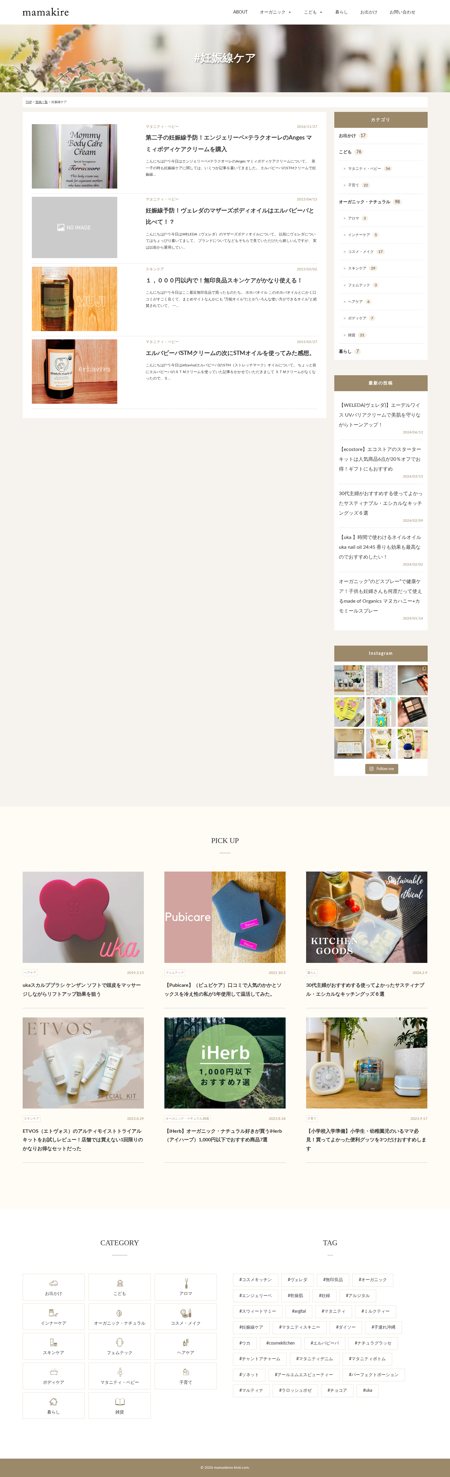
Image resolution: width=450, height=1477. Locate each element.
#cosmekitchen (280, 1343)
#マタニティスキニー (299, 1327)
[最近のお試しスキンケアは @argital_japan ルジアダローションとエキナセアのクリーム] (412, 743)
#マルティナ (251, 1390)
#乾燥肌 (295, 1296)
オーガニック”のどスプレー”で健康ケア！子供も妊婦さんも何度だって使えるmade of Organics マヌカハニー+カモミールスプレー (380, 596)
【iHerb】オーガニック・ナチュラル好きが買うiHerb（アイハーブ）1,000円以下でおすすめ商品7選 (223, 1136)
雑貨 (356, 335)
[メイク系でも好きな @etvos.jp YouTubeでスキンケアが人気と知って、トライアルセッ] (349, 743)
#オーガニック (373, 1280)
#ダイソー (346, 1327)
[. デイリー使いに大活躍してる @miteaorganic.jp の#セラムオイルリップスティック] (381, 680)
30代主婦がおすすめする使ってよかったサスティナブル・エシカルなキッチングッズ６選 (381, 503)
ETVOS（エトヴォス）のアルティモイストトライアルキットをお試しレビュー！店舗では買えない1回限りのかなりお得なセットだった (83, 1140)
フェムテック (362, 285)
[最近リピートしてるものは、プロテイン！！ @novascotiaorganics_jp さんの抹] (381, 743)
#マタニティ (334, 1311)
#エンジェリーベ (255, 1296)
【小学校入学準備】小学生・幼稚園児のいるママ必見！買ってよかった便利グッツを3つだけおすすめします (366, 1140)
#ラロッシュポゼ (295, 1390)
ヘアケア (358, 301)
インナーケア (362, 235)
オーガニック (273, 12)
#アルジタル (358, 1296)
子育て (358, 185)
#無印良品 (333, 1280)
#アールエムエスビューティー (304, 1375)
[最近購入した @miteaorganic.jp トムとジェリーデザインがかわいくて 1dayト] (349, 712)
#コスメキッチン (255, 1280)
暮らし (341, 12)
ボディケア (360, 318)
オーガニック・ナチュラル (369, 202)
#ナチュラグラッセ (373, 1343)
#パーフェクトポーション (374, 1375)
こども (310, 12)
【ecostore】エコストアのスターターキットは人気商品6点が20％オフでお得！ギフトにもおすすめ (380, 459)
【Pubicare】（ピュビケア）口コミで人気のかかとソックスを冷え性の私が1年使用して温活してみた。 (223, 990)
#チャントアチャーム (259, 1359)
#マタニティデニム (314, 1359)
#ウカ (244, 1343)
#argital (299, 1311)
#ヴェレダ (297, 1280)
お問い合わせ (402, 12)
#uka (367, 1390)
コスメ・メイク (365, 252)
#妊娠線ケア (251, 1327)
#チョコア (337, 1390)
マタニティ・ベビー (369, 168)
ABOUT (240, 12)
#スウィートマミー (257, 1311)
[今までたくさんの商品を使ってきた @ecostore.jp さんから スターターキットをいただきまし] (349, 680)
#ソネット (249, 1375)
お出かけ (368, 12)
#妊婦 (324, 1296)
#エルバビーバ (325, 1343)
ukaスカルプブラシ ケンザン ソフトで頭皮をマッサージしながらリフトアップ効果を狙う (82, 990)
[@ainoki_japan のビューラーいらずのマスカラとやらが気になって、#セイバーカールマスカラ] (412, 680)
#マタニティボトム (367, 1359)
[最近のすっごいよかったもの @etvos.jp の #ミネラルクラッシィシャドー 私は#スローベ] (412, 712)
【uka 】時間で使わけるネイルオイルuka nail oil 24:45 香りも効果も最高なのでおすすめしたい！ (380, 547)
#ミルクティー (376, 1311)
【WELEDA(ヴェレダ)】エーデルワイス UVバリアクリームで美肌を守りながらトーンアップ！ (380, 415)
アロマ (357, 218)
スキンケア (361, 268)
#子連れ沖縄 (384, 1327)
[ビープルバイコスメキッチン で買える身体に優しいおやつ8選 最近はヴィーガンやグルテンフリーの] (381, 712)
